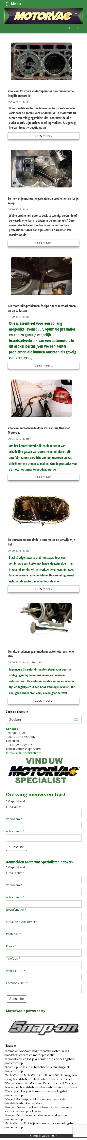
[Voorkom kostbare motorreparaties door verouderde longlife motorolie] (41, 61)
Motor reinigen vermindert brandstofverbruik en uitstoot (36, 1101)
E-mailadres (15, 807)
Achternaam (15, 831)
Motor (27, 102)
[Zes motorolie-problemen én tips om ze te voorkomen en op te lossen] (41, 276)
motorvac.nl (41, 1136)
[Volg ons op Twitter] (77, 28)
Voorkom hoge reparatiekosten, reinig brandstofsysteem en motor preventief (36, 1053)
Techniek (37, 662)
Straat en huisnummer (22, 922)
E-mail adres (15, 873)
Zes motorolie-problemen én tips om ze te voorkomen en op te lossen (38, 1109)
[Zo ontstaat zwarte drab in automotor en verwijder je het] (41, 510)
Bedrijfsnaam (16, 909)
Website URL (15, 971)
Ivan (8, 1107)
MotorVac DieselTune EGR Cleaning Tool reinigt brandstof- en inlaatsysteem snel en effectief (40, 1077)
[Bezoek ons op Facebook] (69, 28)
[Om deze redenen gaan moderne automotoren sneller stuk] (41, 622)
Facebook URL (17, 983)
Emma (10, 1051)
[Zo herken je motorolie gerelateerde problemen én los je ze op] (41, 169)
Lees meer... (43, 135)
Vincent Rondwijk (17, 1099)
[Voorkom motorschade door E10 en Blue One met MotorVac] (41, 398)
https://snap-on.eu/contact (23, 753)
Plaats (11, 946)
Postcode (13, 934)
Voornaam (14, 819)
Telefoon (13, 958)
